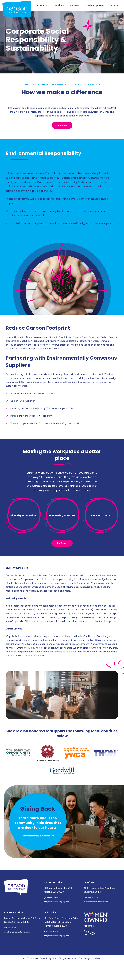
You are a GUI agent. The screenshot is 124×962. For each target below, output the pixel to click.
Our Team (62, 543)
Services (59, 5)
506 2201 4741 (10, 928)
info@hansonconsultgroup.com (57, 902)
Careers (74, 5)
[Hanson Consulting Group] (16, 887)
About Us (42, 5)
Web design (84, 958)
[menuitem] (42, 5)
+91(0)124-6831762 (51, 932)
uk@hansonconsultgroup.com (96, 902)
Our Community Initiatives (36, 836)
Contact (115, 5)
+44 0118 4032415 (91, 898)
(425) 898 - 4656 (51, 898)
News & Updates (95, 5)
